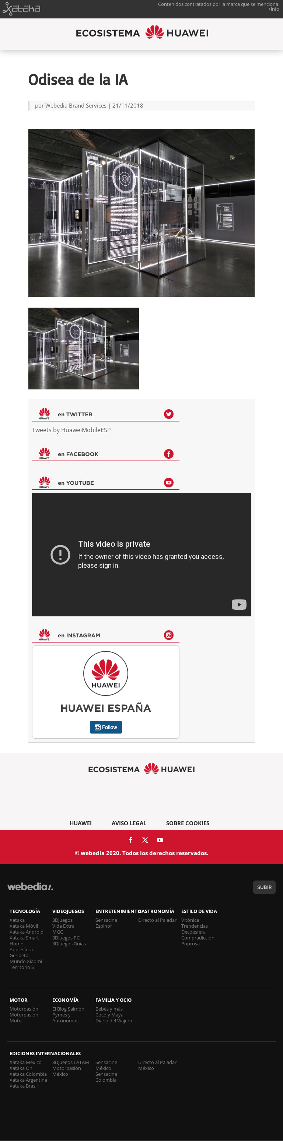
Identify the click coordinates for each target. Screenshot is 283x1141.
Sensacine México (106, 1065)
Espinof (103, 926)
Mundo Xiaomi (26, 961)
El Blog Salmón (68, 1009)
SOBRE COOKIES (187, 823)
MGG (57, 932)
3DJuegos (62, 920)
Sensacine (106, 920)
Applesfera (21, 949)
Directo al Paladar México (157, 1065)
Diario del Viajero (113, 1020)
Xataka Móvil (24, 926)
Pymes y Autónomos (65, 1017)
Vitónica (190, 920)
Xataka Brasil (24, 1086)
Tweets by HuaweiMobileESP (71, 430)
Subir (264, 887)
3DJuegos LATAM (70, 1062)
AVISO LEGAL (129, 823)
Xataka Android (26, 932)
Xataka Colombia (28, 1074)
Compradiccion (197, 938)
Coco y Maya (109, 1015)
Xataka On (21, 1068)
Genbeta (19, 955)
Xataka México (26, 1062)
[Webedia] (30, 890)
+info (273, 9)
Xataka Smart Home (24, 940)
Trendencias (194, 926)
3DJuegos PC (66, 938)
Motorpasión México (66, 1071)
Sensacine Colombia (106, 1077)
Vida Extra (63, 926)
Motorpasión (24, 1009)
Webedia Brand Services (75, 105)
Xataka (17, 920)
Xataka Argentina (28, 1080)
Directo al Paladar (157, 920)
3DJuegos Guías (69, 943)
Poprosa (190, 943)
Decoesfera (193, 932)
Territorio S (22, 967)
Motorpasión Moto (24, 1017)
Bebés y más (109, 1009)
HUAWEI (81, 823)
